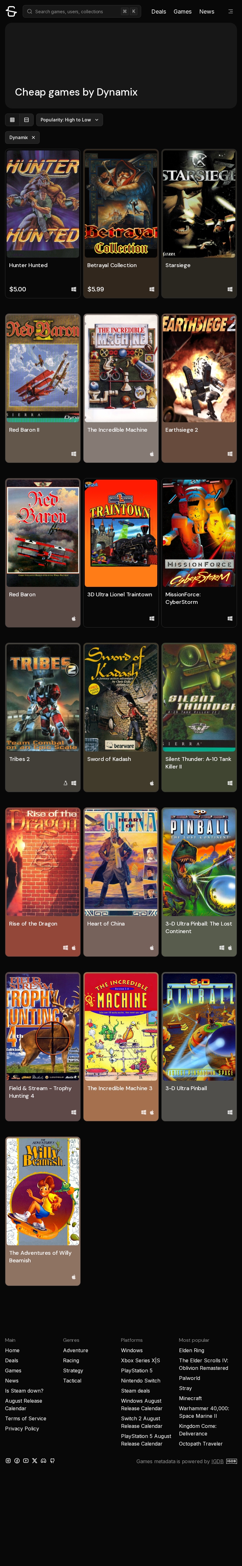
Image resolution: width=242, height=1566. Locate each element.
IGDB (217, 1461)
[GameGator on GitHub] (52, 1461)
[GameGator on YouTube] (26, 1461)
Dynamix (18, 137)
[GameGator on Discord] (43, 1461)
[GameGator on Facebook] (17, 1461)
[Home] (11, 11)
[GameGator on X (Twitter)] (35, 1461)
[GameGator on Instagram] (8, 1461)
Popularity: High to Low (66, 119)
